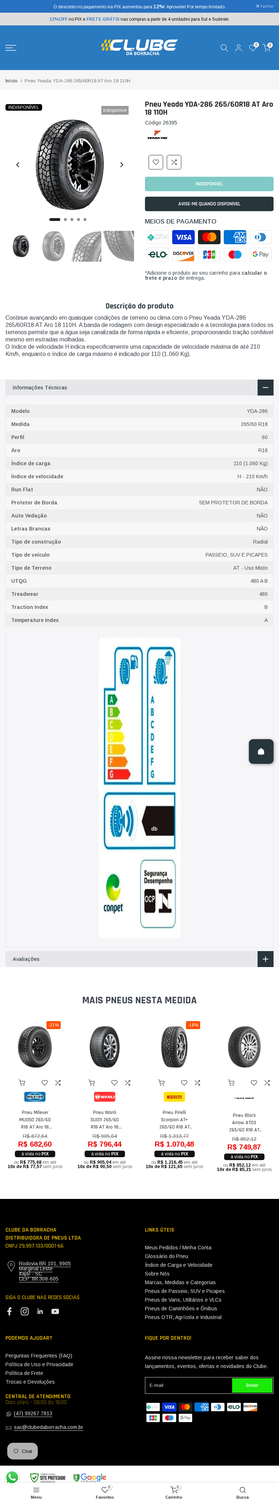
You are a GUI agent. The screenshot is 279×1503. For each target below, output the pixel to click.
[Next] (121, 164)
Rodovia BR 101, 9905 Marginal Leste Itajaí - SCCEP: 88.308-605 (45, 1271)
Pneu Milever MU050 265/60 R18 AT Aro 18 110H (35, 1120)
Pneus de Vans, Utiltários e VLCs (183, 1300)
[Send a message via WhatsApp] (12, 1477)
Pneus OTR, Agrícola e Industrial (183, 1317)
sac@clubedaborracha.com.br (48, 1427)
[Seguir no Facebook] (9, 1311)
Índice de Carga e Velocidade (179, 1265)
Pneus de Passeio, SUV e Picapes (185, 1291)
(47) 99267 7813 (33, 1413)
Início (11, 80)
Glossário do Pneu (166, 1256)
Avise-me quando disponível (209, 204)
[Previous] (18, 164)
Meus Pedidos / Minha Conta (178, 1247)
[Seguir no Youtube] (55, 1311)
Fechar (16, 6)
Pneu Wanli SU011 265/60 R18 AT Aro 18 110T (104, 1120)
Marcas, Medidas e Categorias (180, 1282)
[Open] (261, 751)
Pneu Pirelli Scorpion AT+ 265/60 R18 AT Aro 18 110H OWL (174, 1120)
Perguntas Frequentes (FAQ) (38, 1356)
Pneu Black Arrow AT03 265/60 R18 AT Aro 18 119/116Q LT (244, 1123)
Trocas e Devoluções (30, 1382)
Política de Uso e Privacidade (39, 1364)
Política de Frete (24, 1373)
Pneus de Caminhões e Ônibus (181, 1308)
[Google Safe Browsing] (67, 1478)
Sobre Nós (157, 1274)
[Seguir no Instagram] (25, 1311)
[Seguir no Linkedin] (40, 1311)
